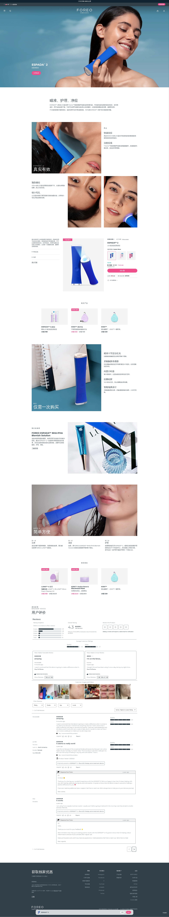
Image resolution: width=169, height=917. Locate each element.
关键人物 (134, 896)
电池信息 (87, 887)
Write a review (125, 239)
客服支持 (119, 877)
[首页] (84, 11)
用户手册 (34, 262)
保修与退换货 (86, 881)
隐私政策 (56, 890)
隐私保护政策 (133, 893)
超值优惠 (161, 4)
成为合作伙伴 (133, 887)
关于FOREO (133, 874)
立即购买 (36, 73)
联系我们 (87, 874)
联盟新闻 (134, 881)
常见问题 (87, 884)
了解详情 (35, 448)
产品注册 (119, 874)
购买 (129, 912)
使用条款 (134, 890)
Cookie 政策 (133, 900)
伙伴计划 (134, 877)
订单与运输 (87, 877)
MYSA (135, 884)
